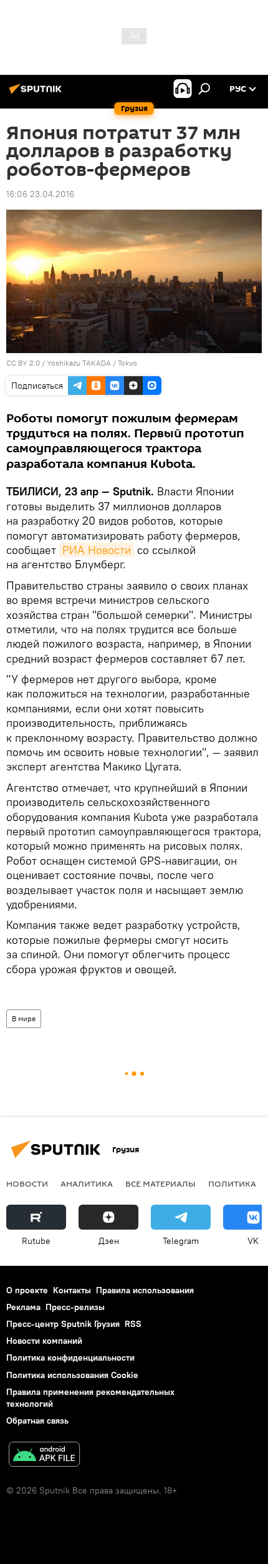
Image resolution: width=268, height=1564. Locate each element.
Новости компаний (44, 1340)
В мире (24, 1018)
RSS (133, 1323)
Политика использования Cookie (72, 1375)
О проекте (27, 1290)
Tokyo (127, 362)
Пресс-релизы (75, 1307)
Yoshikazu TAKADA (79, 362)
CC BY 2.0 (23, 362)
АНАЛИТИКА (86, 1183)
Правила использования (145, 1290)
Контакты (72, 1290)
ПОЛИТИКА (232, 1183)
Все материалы (160, 1183)
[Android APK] (44, 1456)
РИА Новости (96, 550)
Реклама (23, 1307)
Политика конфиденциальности (70, 1357)
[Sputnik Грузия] (37, 93)
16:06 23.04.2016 (40, 194)
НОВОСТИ (27, 1183)
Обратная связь (37, 1420)
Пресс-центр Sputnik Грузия (63, 1323)
